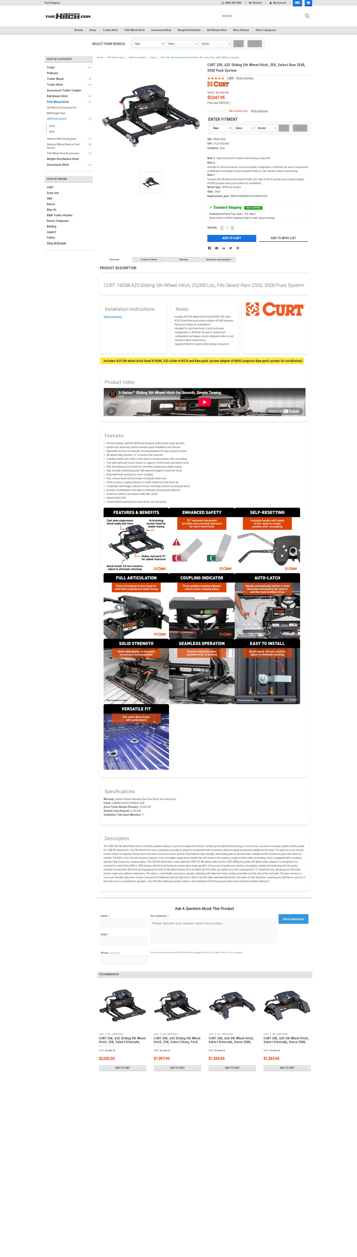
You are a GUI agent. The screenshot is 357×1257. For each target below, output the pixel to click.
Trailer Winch (55, 79)
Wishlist (257, 2)
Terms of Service (228, 952)
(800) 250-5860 (233, 2)
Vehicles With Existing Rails (61, 138)
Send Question (293, 919)
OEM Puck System (57, 118)
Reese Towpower (58, 221)
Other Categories (266, 30)
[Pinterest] (237, 248)
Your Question (159, 915)
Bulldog (51, 226)
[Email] (216, 248)
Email (105, 934)
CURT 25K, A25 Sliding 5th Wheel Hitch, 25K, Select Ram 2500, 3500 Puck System (199, 57)
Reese (51, 204)
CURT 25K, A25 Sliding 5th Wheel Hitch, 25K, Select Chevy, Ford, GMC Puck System (177, 1042)
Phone (110, 952)
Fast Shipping (52, 2)
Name (105, 915)
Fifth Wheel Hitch (134, 30)
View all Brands (56, 243)
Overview (114, 259)
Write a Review (244, 78)
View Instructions (113, 316)
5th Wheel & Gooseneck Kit (61, 107)
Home (92, 30)
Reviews (183, 259)
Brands (79, 30)
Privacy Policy (208, 952)
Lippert (51, 232)
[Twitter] (230, 248)
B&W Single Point (56, 113)
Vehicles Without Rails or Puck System (63, 146)
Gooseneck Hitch (161, 30)
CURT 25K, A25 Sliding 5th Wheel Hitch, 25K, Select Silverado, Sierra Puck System (122, 1042)
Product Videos (149, 259)
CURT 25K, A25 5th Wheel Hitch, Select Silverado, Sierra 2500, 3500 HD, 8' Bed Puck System (231, 1042)
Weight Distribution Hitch (63, 159)
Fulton (51, 237)
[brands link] (218, 83)
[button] (297, 3)
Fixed (52, 126)
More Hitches (241, 30)
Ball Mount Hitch (217, 30)
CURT (50, 187)
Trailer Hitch (110, 30)
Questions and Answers (218, 259)
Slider (52, 131)
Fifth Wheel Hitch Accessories (63, 153)
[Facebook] (209, 248)
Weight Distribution (189, 30)
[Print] (223, 248)
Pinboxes (52, 73)
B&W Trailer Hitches (60, 215)
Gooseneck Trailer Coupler (64, 90)
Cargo (51, 67)
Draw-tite (53, 193)
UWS (49, 198)
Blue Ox (51, 209)
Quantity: (212, 227)
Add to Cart (122, 1067)
